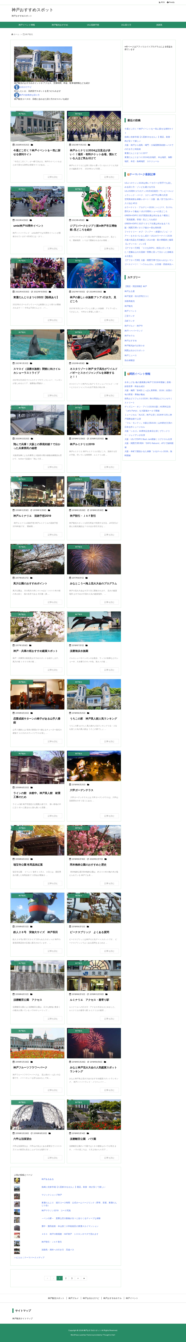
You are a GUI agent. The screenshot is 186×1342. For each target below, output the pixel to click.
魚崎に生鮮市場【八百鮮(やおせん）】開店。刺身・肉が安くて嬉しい (73, 1187)
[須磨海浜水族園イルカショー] (37, 344)
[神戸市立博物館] (37, 126)
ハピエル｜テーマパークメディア (29, 1257)
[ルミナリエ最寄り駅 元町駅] (94, 975)
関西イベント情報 (139, 373)
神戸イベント (131, 311)
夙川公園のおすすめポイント (30, 583)
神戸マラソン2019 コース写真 (56, 1210)
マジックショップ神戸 (53, 1194)
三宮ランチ (130, 316)
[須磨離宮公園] (37, 975)
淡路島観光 (130, 301)
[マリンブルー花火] (94, 559)
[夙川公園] (37, 559)
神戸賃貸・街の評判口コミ (137, 296)
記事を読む (53, 177)
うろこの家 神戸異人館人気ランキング (93, 718)
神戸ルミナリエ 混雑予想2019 (32, 515)
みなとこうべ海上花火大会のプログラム (93, 583)
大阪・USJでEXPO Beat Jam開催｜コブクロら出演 (148, 439)
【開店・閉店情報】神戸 (136, 286)
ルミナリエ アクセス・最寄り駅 (89, 999)
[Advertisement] (154, 80)
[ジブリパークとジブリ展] (94, 201)
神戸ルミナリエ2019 (82, 444)
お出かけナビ (25, 87)
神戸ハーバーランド (134, 330)
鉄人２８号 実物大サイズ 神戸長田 (35, 932)
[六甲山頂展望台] (37, 1114)
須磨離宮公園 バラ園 (83, 1138)
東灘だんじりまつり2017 (136, 153)
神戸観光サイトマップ (22, 1318)
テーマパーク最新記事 (142, 174)
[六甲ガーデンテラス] (94, 766)
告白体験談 (130, 360)
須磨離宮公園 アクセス (27, 999)
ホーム (16, 34)
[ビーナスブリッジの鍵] (94, 908)
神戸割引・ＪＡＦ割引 (83, 515)
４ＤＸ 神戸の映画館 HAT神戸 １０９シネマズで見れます (70, 1234)
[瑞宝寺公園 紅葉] (37, 840)
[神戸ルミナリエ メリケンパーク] (94, 126)
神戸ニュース (131, 355)
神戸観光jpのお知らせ (135, 345)
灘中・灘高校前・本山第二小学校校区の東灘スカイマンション (70, 1226)
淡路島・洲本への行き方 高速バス (58, 1249)
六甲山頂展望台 (22, 1138)
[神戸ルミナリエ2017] (94, 420)
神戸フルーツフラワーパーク (30, 1067)
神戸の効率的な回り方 (29, 95)
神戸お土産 (130, 291)
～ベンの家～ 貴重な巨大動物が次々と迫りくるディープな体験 (71, 1218)
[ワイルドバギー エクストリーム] (94, 344)
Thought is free (109, 1335)
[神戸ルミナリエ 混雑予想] (37, 491)
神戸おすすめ (131, 340)
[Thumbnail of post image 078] (37, 201)
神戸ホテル (130, 335)
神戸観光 (129, 306)
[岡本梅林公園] (94, 840)
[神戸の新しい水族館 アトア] (94, 273)
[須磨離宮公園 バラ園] (94, 1114)
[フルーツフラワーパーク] (37, 1043)
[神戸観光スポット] (94, 491)
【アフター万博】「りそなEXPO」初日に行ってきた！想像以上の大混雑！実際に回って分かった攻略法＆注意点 (149, 252)
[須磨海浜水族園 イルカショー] (94, 626)
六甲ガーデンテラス (81, 790)
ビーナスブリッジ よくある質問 (89, 932)
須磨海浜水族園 (79, 650)
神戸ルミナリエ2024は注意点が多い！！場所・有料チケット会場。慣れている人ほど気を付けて (93, 154)
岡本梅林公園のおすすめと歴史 (88, 864)
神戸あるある (48, 1179)
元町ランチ (130, 321)
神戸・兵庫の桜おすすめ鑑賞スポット (35, 650)
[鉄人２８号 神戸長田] (37, 908)
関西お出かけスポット (135, 350)
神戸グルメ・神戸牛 (134, 325)
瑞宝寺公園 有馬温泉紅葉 (28, 864)
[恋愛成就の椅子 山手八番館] (37, 694)
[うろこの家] (94, 694)
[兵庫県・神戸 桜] (37, 626)
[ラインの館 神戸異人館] (37, 771)
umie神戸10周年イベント (28, 225)
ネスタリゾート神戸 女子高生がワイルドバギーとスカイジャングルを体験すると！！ (94, 372)
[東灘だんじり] (37, 273)
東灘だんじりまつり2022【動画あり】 (36, 297)
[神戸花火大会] (94, 1043)
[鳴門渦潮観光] (37, 420)
